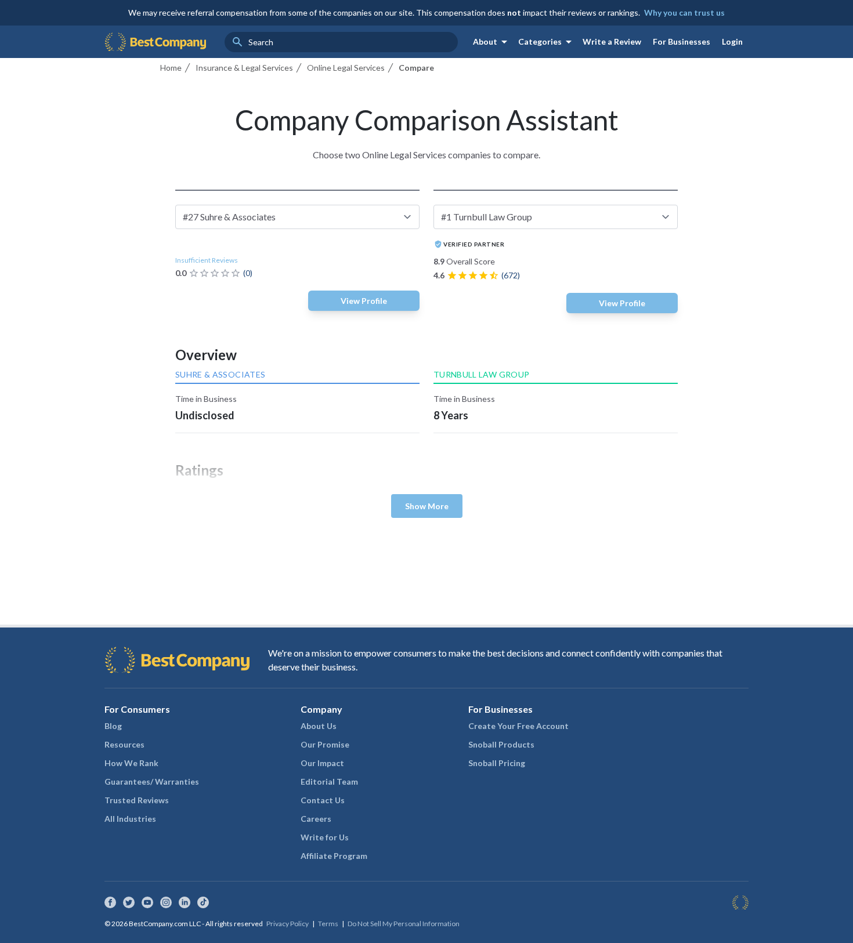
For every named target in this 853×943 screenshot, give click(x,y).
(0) (247, 273)
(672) (510, 275)
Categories (547, 42)
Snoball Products (501, 744)
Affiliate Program (334, 856)
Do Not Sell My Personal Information (404, 923)
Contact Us (323, 800)
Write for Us (325, 837)
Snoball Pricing (496, 763)
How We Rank (131, 763)
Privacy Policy (287, 923)
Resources (124, 744)
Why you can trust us (684, 12)
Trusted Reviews (136, 800)
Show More (427, 506)
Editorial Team (329, 781)
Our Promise (325, 744)
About (492, 42)
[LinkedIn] (184, 902)
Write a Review (612, 41)
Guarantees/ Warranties (151, 781)
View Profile (364, 301)
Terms (328, 923)
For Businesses (681, 41)
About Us (319, 726)
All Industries (130, 819)
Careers (316, 819)
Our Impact (322, 763)
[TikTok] (203, 902)
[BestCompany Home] (155, 41)
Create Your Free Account (518, 726)
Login (732, 41)
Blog (113, 726)
